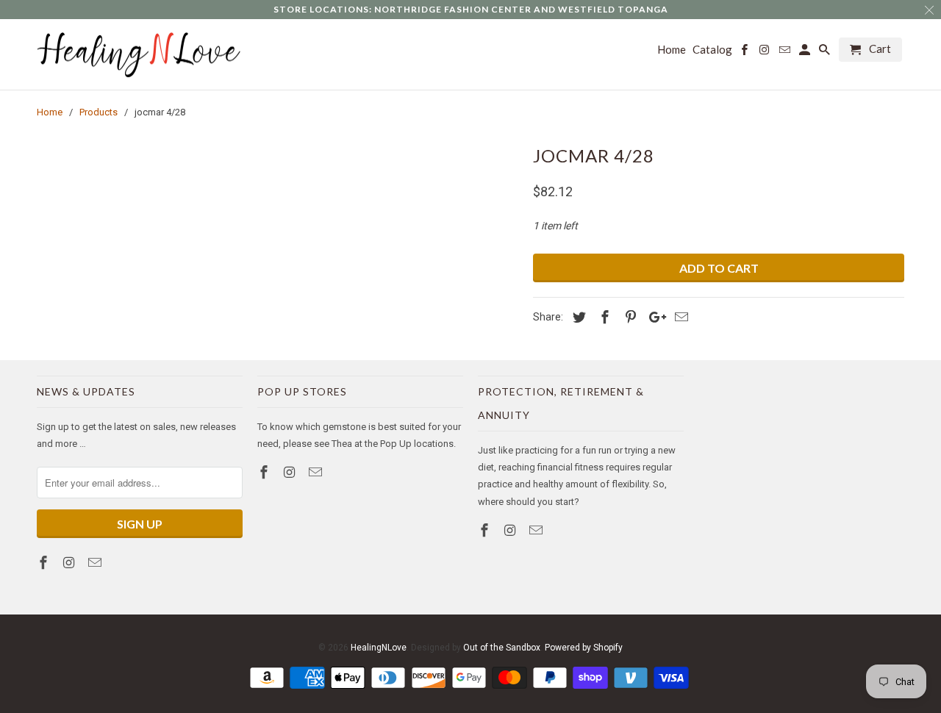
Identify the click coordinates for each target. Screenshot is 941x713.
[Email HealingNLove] (96, 562)
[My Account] (805, 52)
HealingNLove (379, 647)
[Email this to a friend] (679, 317)
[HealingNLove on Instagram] (70, 562)
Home (671, 49)
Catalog (712, 49)
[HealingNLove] (140, 54)
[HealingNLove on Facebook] (45, 562)
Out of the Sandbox (501, 647)
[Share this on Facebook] (603, 317)
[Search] (825, 52)
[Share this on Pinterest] (628, 317)
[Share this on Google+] (653, 317)
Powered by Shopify (584, 647)
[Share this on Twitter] (577, 317)
